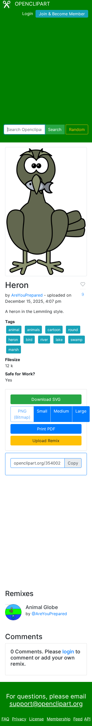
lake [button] (59, 339)
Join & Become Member (62, 13)
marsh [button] (13, 349)
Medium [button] (61, 411)
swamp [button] (77, 339)
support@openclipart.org (46, 703)
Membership (59, 718)
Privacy (19, 718)
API (87, 718)
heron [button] (13, 339)
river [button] (44, 339)
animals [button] (33, 329)
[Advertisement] (46, 72)
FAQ (5, 718)
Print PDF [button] (46, 428)
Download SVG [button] (46, 399)
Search (54, 129)
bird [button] (29, 339)
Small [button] (42, 411)
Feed (78, 718)
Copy (73, 463)
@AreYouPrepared (49, 613)
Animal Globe (42, 607)
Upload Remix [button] (46, 440)
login (68, 652)
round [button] (73, 329)
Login (27, 13)
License (36, 718)
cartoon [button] (54, 329)
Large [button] (80, 411)
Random (77, 129)
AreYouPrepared (27, 295)
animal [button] (13, 329)
